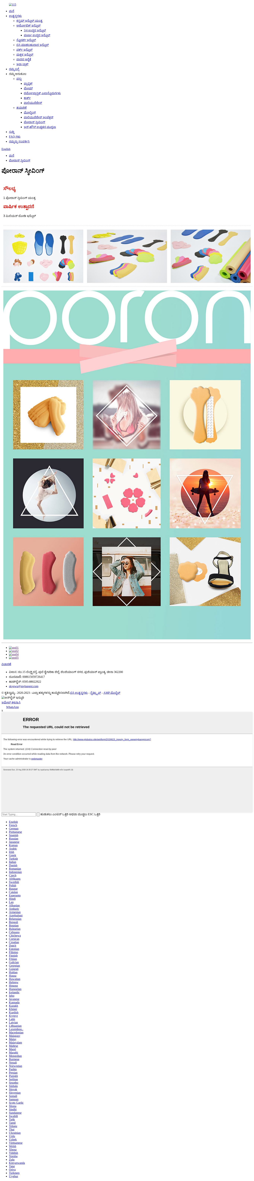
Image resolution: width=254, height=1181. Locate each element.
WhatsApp (12, 707)
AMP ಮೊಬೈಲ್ (111, 692)
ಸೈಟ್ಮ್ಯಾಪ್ (95, 692)
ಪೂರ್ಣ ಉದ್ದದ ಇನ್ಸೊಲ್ (37, 35)
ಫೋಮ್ (28, 88)
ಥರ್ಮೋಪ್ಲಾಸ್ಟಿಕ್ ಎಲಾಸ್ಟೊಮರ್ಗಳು (42, 93)
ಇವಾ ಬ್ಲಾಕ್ (22, 64)
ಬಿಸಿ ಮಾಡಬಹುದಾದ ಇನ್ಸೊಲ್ (32, 44)
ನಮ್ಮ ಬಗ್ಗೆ (14, 69)
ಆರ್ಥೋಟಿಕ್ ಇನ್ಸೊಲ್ (28, 25)
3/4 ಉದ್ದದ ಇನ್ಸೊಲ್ (35, 30)
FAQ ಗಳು (14, 136)
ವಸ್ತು (19, 78)
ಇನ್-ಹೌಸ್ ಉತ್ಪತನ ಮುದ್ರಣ (40, 127)
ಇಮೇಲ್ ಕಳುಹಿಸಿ (10, 702)
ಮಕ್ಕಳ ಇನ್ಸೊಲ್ (24, 54)
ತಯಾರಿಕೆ (21, 107)
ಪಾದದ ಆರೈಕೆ (23, 59)
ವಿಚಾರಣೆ (6, 664)
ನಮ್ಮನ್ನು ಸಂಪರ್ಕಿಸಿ (19, 141)
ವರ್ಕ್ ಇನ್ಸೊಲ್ (24, 49)
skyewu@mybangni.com (23, 686)
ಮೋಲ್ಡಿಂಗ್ (30, 112)
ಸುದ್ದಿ (11, 131)
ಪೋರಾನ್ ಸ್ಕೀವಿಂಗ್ (34, 122)
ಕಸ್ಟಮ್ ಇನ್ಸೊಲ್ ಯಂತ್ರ (29, 20)
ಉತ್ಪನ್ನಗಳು (15, 15)
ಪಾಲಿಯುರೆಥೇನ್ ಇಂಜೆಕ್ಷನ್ (38, 117)
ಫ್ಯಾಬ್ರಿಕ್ (28, 83)
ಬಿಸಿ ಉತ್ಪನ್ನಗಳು (79, 692)
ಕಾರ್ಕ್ (27, 98)
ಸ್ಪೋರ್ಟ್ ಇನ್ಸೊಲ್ (26, 40)
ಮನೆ (11, 11)
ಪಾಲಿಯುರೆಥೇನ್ (33, 102)
